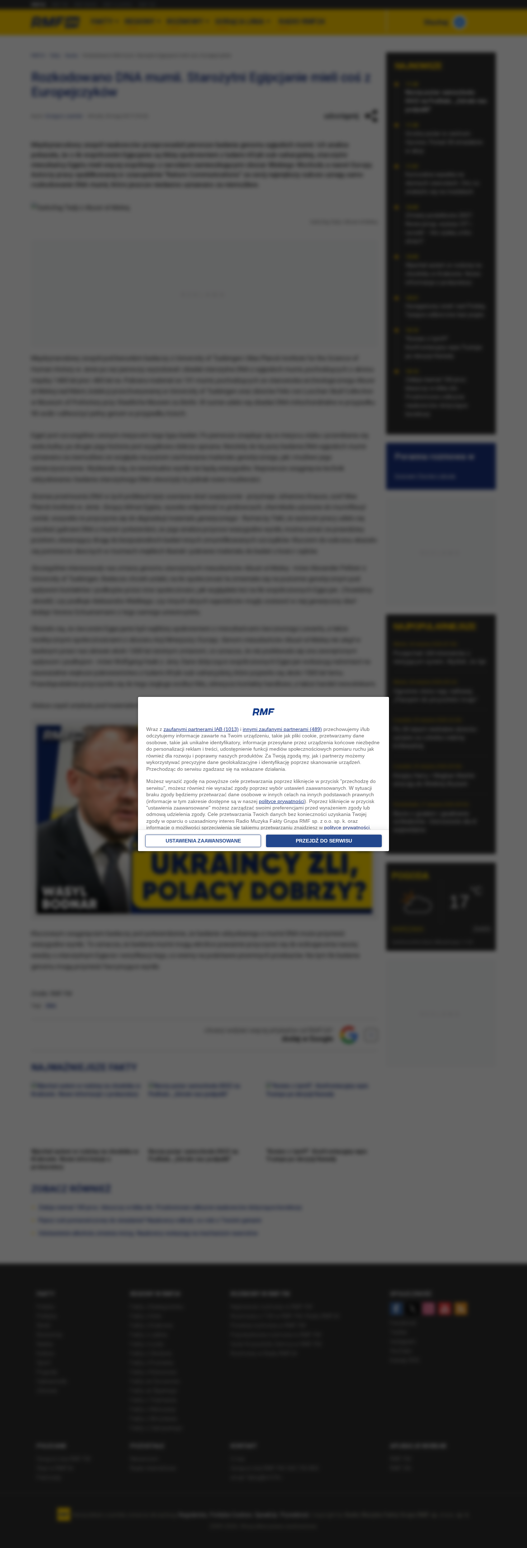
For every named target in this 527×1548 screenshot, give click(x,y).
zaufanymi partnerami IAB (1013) (201, 729)
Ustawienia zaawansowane (203, 841)
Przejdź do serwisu (324, 841)
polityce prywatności (281, 801)
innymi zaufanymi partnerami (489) (282, 729)
